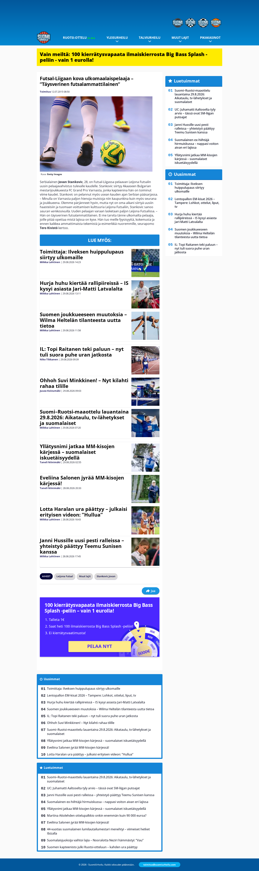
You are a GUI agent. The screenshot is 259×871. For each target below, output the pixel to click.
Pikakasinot (210, 38)
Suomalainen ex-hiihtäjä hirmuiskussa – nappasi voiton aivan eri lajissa (97, 802)
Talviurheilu (149, 38)
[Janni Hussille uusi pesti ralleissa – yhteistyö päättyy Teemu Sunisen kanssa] (145, 552)
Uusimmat (52, 679)
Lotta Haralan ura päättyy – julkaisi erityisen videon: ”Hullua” (83, 512)
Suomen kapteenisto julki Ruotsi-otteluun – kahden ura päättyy (92, 847)
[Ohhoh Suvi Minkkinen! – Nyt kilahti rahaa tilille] (145, 392)
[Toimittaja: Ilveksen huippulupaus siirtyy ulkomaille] (145, 263)
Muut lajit (180, 38)
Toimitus (45, 91)
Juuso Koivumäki (50, 390)
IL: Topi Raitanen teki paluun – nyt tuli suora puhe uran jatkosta (82, 352)
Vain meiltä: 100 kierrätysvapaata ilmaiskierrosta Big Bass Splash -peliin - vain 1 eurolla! (123, 57)
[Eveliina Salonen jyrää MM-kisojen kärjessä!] (145, 489)
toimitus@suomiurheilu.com (159, 864)
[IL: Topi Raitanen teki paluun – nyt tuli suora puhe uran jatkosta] (145, 360)
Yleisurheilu (117, 38)
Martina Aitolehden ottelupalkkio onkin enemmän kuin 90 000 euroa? (96, 815)
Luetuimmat (53, 768)
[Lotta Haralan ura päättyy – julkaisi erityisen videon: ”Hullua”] (145, 520)
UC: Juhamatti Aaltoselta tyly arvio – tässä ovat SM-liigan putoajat (93, 788)
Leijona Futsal (65, 576)
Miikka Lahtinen (50, 262)
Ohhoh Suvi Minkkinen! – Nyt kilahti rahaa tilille (84, 383)
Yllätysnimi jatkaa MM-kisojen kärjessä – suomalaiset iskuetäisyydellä (77, 452)
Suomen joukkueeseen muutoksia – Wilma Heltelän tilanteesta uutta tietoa (83, 320)
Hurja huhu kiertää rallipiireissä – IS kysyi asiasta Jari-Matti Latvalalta (84, 286)
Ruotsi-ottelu (79, 38)
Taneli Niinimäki (50, 462)
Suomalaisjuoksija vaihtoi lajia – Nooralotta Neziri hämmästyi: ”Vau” (95, 840)
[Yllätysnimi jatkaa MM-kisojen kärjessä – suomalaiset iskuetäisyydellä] (145, 458)
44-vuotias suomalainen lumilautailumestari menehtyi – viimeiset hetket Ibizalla (98, 831)
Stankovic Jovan (106, 576)
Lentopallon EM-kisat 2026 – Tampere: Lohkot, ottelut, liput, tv (91, 695)
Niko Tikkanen (49, 359)
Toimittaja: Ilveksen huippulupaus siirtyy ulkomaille (82, 254)
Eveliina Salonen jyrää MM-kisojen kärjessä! (82, 480)
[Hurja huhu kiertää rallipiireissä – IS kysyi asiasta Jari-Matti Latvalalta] (145, 294)
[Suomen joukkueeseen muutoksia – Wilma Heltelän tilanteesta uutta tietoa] (145, 326)
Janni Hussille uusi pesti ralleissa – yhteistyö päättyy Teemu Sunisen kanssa (82, 546)
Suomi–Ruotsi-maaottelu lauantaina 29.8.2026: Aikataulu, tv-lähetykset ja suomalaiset (84, 417)
